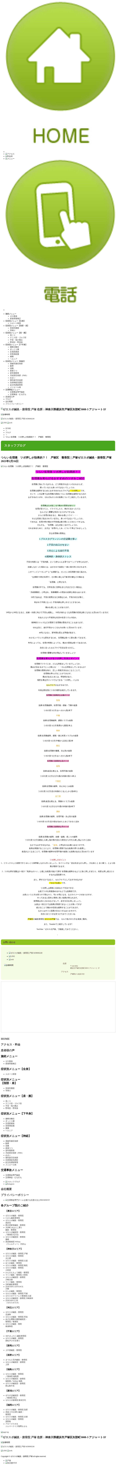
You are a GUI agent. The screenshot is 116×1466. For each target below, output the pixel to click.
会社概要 (9, 401)
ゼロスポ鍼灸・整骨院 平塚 (16, 1293)
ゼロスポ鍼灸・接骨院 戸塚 (16, 1254)
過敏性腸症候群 (16, 364)
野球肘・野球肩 (16, 342)
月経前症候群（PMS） (19, 375)
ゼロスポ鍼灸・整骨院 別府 (16, 1410)
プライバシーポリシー (14, 404)
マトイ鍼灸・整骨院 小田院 (16, 1275)
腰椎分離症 (14, 347)
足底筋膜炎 (14, 352)
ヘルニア (13, 359)
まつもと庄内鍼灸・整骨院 (16, 1360)
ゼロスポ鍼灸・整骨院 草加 (16, 1317)
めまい (12, 378)
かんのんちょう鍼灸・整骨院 (17, 1272)
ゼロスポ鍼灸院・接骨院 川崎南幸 (19, 1298)
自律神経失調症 (16, 382)
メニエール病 (15, 387)
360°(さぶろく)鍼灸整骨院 (15, 1336)
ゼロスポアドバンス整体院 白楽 (18, 1296)
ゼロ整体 (13, 316)
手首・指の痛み (16, 340)
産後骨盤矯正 (15, 318)
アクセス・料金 (10, 1044)
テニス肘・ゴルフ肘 (18, 337)
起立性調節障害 (16, 385)
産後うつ (13, 371)
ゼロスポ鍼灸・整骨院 (14, 1216)
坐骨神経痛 (14, 354)
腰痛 (12, 356)
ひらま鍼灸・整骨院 (13, 1291)
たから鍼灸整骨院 (12, 1218)
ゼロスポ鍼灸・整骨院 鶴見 (16, 1265)
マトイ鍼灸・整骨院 (13, 1282)
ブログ (8, 399)
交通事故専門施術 (17, 392)
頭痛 (12, 368)
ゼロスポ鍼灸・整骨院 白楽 (16, 1261)
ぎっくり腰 (14, 349)
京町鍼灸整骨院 (11, 1284)
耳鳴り (12, 330)
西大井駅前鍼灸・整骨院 (15, 1225)
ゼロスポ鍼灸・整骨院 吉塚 (16, 1417)
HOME (8, 428)
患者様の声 (9, 397)
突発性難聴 (14, 328)
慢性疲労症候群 (16, 380)
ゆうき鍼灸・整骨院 (13, 1263)
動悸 (12, 366)
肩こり (12, 335)
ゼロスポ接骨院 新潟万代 (15, 1400)
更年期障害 (14, 373)
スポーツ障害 (15, 323)
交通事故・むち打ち (18, 394)
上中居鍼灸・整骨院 (13, 1350)
